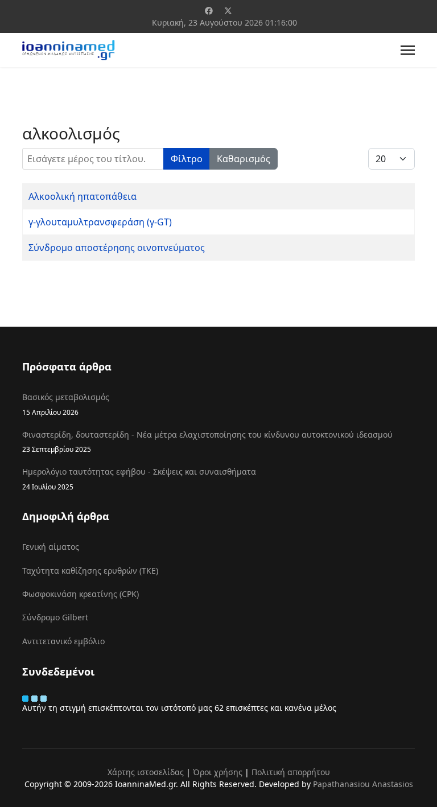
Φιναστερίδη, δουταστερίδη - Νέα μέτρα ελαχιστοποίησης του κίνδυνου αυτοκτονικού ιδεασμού (207, 441)
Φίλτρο (187, 159)
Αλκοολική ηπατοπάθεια (82, 196)
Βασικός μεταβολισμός (65, 404)
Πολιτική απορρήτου (291, 772)
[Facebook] (209, 10)
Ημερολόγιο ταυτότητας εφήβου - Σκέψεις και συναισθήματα (139, 478)
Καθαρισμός (243, 159)
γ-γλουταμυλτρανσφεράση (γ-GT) (100, 222)
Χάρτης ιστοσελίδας (146, 772)
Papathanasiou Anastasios (363, 784)
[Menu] (408, 50)
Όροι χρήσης (217, 772)
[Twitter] (228, 10)
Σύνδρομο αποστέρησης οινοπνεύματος (116, 247)
